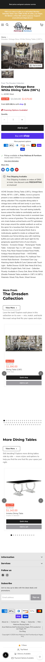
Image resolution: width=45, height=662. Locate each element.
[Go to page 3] (8, 420)
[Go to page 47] (21, 424)
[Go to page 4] (10, 420)
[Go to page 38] (40, 422)
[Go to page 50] (27, 424)
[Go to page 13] (28, 420)
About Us (5, 622)
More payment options (22, 141)
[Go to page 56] (39, 424)
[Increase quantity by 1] (22, 119)
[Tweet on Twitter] (7, 169)
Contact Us (15, 622)
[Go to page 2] (6, 420)
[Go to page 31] (26, 422)
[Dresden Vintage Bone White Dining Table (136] (7, 74)
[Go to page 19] (40, 420)
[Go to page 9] (20, 420)
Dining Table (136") (14, 369)
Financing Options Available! (15, 110)
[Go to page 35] (34, 422)
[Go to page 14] (30, 420)
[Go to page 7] (16, 420)
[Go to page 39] (5, 424)
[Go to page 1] (4, 420)
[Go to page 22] (8, 422)
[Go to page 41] (9, 424)
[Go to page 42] (11, 424)
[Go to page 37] (38, 422)
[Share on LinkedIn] (12, 169)
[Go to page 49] (25, 424)
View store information (11, 161)
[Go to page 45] (17, 424)
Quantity (4, 114)
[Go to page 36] (36, 422)
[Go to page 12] (26, 420)
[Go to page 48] (23, 424)
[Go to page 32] (28, 422)
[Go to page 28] (20, 422)
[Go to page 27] (18, 422)
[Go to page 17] (36, 420)
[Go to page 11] (24, 420)
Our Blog (22, 631)
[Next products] (41, 373)
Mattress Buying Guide (21, 624)
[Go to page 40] (7, 424)
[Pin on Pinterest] (16, 169)
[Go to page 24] (12, 422)
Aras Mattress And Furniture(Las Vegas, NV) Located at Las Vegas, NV (21, 628)
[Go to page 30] (24, 422)
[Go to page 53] (33, 424)
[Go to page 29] (22, 422)
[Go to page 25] (14, 422)
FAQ (39, 622)
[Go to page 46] (19, 424)
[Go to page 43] (13, 424)
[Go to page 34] (32, 422)
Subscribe (31, 622)
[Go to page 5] (12, 420)
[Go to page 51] (29, 424)
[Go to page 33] (30, 422)
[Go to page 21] (6, 422)
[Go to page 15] (32, 420)
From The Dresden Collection (12, 83)
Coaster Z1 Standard (12, 516)
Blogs (23, 622)
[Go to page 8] (18, 420)
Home (3, 37)
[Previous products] (4, 373)
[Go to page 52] (31, 424)
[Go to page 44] (15, 424)
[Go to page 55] (37, 424)
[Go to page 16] (34, 420)
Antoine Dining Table (14, 513)
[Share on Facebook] (3, 169)
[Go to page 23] (10, 422)
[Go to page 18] (38, 420)
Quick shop (24, 377)
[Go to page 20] (4, 422)
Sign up (36, 597)
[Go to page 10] (22, 420)
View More (10, 307)
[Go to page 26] (16, 422)
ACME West (9, 94)
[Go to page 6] (14, 420)
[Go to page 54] (35, 424)
